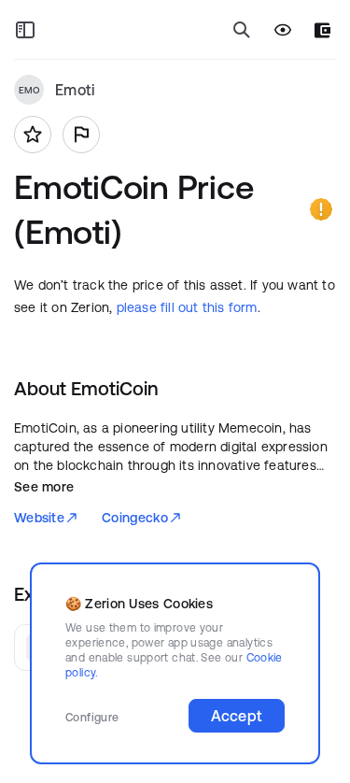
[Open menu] (25, 30)
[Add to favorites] (32, 134)
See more (44, 486)
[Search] (241, 30)
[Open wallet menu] (322, 30)
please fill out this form (187, 307)
